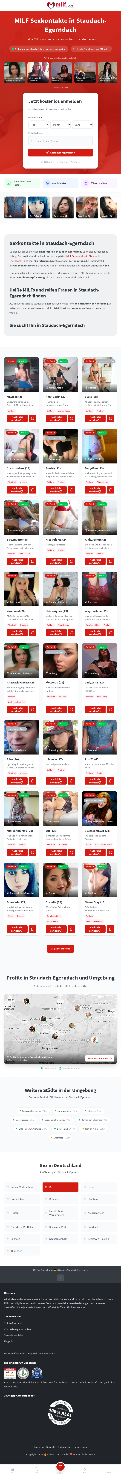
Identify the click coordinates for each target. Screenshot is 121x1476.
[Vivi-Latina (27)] (43, 1018)
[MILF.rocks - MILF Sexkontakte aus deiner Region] (60, 5)
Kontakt (50, 1447)
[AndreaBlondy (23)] (55, 1036)
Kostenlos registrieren (62, 152)
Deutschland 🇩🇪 (48, 1270)
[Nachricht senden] (32, 418)
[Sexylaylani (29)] (94, 1039)
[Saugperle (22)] (77, 1008)
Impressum (81, 1447)
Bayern (61, 1270)
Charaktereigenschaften (17, 1329)
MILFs (36, 1270)
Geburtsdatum (35, 117)
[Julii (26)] (88, 1015)
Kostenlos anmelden (98, 1058)
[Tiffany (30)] (26, 1001)
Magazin (8, 1341)
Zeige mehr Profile (60, 948)
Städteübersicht (13, 1323)
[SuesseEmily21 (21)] (32, 1029)
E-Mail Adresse (35, 133)
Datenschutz (65, 1447)
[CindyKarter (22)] (71, 1025)
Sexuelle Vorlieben (14, 1335)
